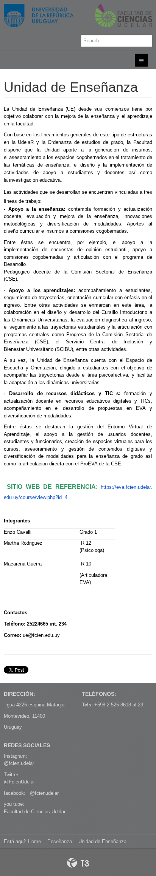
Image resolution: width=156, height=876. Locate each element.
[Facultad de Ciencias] (78, 15)
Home (34, 841)
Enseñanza (59, 841)
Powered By (78, 862)
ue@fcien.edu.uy (41, 635)
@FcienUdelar (19, 782)
